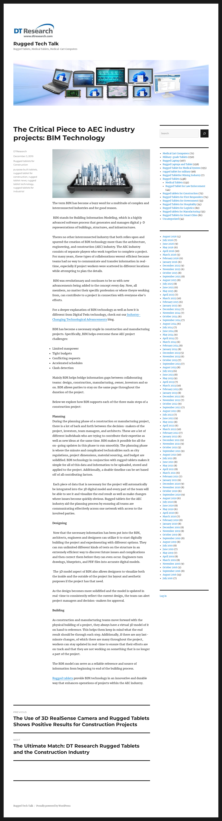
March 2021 (169, 472)
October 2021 (170, 447)
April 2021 (168, 469)
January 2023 (170, 392)
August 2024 (170, 323)
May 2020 (168, 509)
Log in (163, 596)
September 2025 (172, 276)
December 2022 (171, 396)
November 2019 (171, 531)
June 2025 (168, 287)
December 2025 (171, 265)
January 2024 (170, 349)
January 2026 (170, 262)
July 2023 (168, 371)
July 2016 (168, 578)
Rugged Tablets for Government (180, 200)
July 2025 (168, 283)
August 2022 (170, 411)
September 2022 (172, 407)
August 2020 (170, 498)
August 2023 (169, 367)
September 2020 (172, 494)
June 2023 (168, 374)
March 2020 (169, 516)
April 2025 (168, 294)
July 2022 (168, 414)
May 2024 (168, 334)
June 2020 (168, 505)
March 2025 (169, 298)
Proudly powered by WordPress (53, 805)
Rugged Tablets (171, 178)
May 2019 (168, 552)
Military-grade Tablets (175, 157)
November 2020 (171, 487)
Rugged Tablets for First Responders (183, 197)
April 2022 (168, 425)
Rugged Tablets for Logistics (178, 208)
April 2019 (168, 556)
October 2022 (170, 403)
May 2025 (168, 291)
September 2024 (172, 320)
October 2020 (170, 491)
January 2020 (170, 523)
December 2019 (171, 527)
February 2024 (171, 345)
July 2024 (168, 327)
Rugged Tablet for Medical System (181, 168)
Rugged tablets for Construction (180, 193)
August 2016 (169, 574)
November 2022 (171, 400)
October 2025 (170, 272)
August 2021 (169, 454)
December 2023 (171, 352)
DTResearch (20, 151)
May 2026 (168, 247)
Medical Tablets (174, 182)
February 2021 (170, 476)
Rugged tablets (62, 678)
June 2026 (168, 243)
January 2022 (170, 436)
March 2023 (169, 385)
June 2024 (168, 331)
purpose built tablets (25, 169)
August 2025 (170, 280)
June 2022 (168, 418)
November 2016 (171, 563)
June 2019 (168, 549)
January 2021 (170, 480)
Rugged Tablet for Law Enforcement (185, 186)
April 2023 (168, 382)
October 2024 (170, 316)
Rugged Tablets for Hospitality (179, 204)
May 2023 (168, 378)
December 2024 (171, 309)
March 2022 (169, 429)
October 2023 (170, 360)
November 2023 (171, 356)
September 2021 (171, 451)
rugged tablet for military (176, 171)
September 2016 (172, 571)
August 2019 (169, 542)
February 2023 (170, 389)
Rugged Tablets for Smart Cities (180, 215)
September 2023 (172, 363)
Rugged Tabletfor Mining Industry (181, 175)
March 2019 (169, 560)
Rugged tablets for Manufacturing (181, 211)
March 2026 (169, 254)
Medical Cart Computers (176, 153)
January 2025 (170, 305)
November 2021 (171, 443)
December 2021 (171, 440)
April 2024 (168, 338)
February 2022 (171, 432)
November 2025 (171, 269)
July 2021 (168, 458)
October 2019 (170, 534)
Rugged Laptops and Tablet (178, 164)
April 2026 (168, 251)
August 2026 (170, 236)
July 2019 (168, 545)
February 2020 (171, 520)
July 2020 (168, 502)
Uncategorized (171, 218)
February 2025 (171, 302)
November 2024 (171, 312)
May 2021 (168, 465)
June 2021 (168, 462)
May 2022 (168, 422)
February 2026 (171, 258)
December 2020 (171, 483)
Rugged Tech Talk (36, 44)
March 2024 (169, 342)
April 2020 (168, 512)
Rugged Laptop (171, 160)
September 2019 (172, 538)
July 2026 (168, 240)
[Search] (204, 133)
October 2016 (170, 567)
